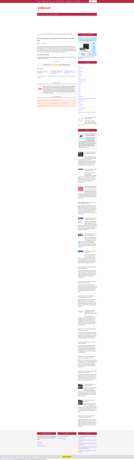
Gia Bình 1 (64, 76)
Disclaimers (39, 441)
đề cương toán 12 (58, 76)
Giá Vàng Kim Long (62, 438)
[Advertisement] (67, 23)
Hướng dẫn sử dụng (82, 79)
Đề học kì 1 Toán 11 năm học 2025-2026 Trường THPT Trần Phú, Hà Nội (43, 72)
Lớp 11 (79, 88)
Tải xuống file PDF (56, 61)
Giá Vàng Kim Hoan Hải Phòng (8, 459)
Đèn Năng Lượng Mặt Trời (63, 436)
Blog (44, 34)
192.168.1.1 (28, 459)
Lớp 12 (45, 76)
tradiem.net (52, 86)
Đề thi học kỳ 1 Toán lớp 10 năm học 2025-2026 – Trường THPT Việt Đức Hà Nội (57, 72)
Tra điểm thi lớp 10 (81, 108)
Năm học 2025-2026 (70, 76)
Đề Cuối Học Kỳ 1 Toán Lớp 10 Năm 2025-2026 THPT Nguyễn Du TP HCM (70, 72)
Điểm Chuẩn (80, 71)
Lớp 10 (79, 86)
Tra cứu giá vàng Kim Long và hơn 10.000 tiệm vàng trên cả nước (90, 153)
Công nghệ (80, 67)
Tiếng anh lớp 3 (81, 104)
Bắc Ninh (53, 76)
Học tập (79, 77)
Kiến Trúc (80, 84)
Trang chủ (40, 34)
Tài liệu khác (80, 96)
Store (79, 94)
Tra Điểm (79, 106)
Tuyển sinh (80, 110)
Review (79, 92)
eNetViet (79, 73)
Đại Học (79, 69)
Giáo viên (80, 75)
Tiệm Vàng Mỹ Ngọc (67, 456)
